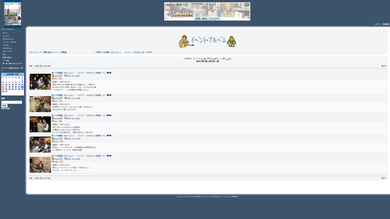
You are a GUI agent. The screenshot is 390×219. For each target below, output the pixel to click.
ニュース (6, 36)
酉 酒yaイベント (52, 52)
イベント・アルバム (9, 42)
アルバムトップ (35, 52)
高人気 (6, 45)
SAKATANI (197, 196)
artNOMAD (234, 196)
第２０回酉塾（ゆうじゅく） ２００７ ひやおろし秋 (121, 52)
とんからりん (7, 48)
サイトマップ (7, 51)
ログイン (378, 24)
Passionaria (216, 196)
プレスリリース (8, 39)
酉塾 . (79, 52)
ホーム (5, 33)
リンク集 (6, 60)
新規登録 (386, 24)
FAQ (4, 54)
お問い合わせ (7, 57)
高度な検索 (5, 108)
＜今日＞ (13, 94)
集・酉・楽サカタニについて (13, 63)
